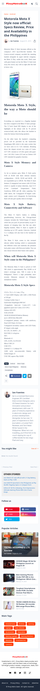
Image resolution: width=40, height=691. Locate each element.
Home (6, 14)
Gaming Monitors (27, 636)
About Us (5, 683)
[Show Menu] (3, 4)
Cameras (9, 644)
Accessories (10, 632)
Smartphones (9, 370)
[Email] (29, 376)
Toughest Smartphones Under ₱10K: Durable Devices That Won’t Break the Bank (25, 590)
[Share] (34, 41)
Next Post (33, 467)
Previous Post (7, 467)
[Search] (36, 4)
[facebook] (15, 673)
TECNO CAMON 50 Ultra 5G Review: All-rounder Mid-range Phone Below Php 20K (26, 604)
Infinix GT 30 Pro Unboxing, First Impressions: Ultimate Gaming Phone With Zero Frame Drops (19, 490)
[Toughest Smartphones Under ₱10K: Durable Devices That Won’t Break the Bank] (9, 591)
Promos (21, 624)
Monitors (9, 640)
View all (34, 449)
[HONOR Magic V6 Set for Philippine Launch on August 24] (9, 564)
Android (12, 14)
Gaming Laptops (11, 636)
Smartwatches (21, 640)
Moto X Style (20, 363)
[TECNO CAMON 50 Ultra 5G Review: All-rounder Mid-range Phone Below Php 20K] (9, 605)
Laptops (8, 628)
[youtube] (10, 673)
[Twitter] (25, 376)
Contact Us (25, 683)
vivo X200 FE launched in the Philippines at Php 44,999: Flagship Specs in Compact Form (20, 484)
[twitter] (20, 673)
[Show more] (6, 381)
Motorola (23, 367)
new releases (19, 628)
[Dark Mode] (32, 4)
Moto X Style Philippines (11, 367)
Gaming (31, 624)
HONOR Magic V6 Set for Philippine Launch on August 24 (26, 563)
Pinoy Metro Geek (14, 687)
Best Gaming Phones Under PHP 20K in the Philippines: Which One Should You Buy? (25, 577)
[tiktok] (30, 673)
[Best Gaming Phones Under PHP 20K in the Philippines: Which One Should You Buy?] (9, 578)
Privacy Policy (15, 683)
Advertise (35, 683)
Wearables (21, 632)
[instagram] (25, 673)
